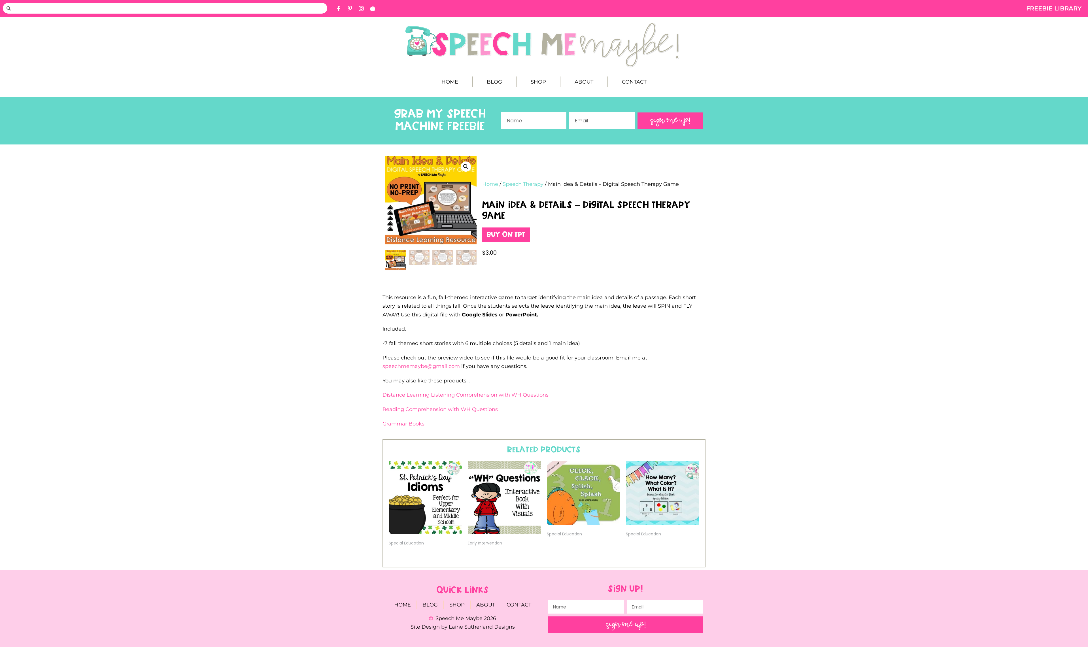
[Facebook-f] (338, 8)
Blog (494, 82)
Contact (634, 82)
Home (449, 82)
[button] (466, 166)
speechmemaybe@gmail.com (421, 366)
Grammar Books (403, 424)
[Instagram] (361, 8)
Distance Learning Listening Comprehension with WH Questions (465, 395)
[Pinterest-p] (350, 8)
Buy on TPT (506, 235)
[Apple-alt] (372, 8)
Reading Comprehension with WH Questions (440, 409)
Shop (538, 82)
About (584, 82)
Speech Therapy (523, 184)
